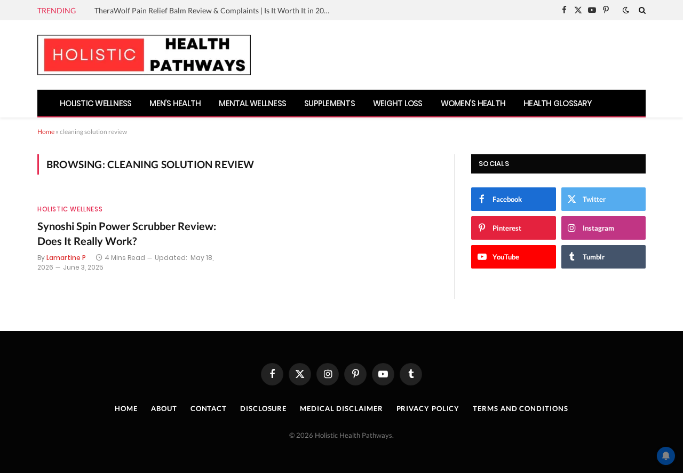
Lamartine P (66, 257)
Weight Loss (398, 103)
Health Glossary (557, 103)
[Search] (641, 10)
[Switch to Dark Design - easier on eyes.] (626, 10)
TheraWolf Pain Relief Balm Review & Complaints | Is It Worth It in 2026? (214, 10)
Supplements (329, 103)
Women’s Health (473, 103)
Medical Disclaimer (341, 408)
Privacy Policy (428, 408)
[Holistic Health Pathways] (144, 55)
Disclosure (263, 408)
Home (45, 132)
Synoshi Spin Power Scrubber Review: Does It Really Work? (126, 233)
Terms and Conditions (520, 408)
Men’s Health (175, 103)
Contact (208, 408)
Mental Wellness (252, 103)
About (164, 408)
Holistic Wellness (95, 103)
